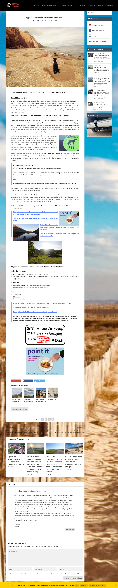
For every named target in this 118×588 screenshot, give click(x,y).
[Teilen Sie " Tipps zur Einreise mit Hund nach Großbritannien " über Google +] (49, 419)
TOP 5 (35, 5)
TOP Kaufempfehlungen (98, 60)
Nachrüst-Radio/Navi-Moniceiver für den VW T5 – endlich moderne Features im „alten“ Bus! (101, 93)
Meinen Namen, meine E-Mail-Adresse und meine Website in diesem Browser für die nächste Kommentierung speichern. (45, 574)
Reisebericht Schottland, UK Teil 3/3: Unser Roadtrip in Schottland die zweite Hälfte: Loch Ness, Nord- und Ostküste (54, 464)
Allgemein (95, 58)
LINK (14, 179)
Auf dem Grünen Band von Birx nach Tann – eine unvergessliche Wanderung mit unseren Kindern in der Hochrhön (101, 69)
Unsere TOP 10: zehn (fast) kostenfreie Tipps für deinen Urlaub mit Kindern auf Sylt (73, 462)
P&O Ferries (16, 297)
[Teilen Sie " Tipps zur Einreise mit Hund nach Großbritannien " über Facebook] (42, 419)
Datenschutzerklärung (97, 585)
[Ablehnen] (116, 585)
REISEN (81, 5)
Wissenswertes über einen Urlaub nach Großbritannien (31, 307)
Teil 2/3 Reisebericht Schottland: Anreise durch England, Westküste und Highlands (59, 227)
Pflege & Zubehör (97, 60)
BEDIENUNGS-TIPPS (67, 5)
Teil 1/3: (16, 218)
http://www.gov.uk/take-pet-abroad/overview (28, 502)
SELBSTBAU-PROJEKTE (49, 5)
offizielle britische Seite (18, 112)
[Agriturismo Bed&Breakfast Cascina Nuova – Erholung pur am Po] (16, 448)
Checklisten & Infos (47, 21)
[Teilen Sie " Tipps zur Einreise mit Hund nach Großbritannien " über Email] (53, 419)
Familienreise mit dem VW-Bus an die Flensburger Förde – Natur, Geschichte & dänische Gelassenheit (101, 80)
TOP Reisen (105, 74)
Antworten (70, 529)
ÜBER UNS (110, 5)
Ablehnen (84, 585)
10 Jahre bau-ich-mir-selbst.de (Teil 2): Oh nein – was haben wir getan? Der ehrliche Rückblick (101, 105)
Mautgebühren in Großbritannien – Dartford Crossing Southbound (35, 312)
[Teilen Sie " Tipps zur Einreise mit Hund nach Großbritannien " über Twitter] (46, 419)
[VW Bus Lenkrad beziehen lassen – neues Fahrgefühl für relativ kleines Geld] (90, 55)
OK (77, 585)
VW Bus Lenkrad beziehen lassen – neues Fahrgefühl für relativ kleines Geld (101, 55)
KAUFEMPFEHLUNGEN (95, 5)
